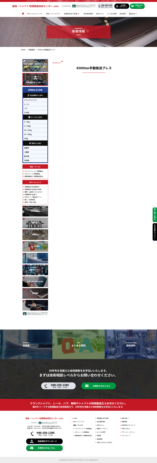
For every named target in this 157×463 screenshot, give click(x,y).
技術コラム (100, 14)
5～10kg (27, 126)
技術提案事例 (88, 14)
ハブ (25, 108)
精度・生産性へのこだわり (34, 192)
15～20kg (28, 134)
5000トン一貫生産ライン (33, 197)
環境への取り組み (31, 202)
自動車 (26, 148)
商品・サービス (52, 14)
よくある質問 (112, 14)
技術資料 (123, 14)
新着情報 (32, 50)
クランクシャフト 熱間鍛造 (34, 171)
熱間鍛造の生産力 (31, 194)
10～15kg (28, 130)
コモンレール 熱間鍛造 (32, 174)
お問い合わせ (126, 429)
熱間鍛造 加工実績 (70, 14)
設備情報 (99, 439)
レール (26, 104)
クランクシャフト (30, 100)
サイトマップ (126, 435)
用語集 (99, 435)
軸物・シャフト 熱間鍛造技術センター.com (35, 6)
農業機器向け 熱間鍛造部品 (34, 176)
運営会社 (132, 14)
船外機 (26, 156)
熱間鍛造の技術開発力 (32, 187)
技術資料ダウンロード (128, 425)
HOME (23, 50)
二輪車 (26, 152)
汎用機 (26, 160)
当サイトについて (33, 14)
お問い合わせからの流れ (104, 442)
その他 (26, 112)
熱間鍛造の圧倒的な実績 (33, 189)
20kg (26, 138)
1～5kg (27, 122)
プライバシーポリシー (128, 432)
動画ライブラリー (102, 429)
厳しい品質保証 (30, 199)
